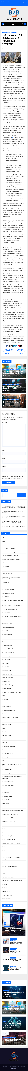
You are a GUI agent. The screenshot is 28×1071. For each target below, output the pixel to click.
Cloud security (6, 612)
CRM (3, 641)
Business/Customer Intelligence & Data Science (12, 601)
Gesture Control (6, 724)
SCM (3, 862)
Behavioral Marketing (8, 593)
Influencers (5, 742)
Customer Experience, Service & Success (13, 656)
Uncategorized (6, 891)
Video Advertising (7, 895)
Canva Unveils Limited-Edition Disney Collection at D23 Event (13, 931)
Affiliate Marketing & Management (11, 559)
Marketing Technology (8, 785)
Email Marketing (6, 706)
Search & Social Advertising (9, 866)
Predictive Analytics (7, 836)
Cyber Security (6, 659)
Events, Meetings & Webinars (10, 717)
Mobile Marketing (7, 796)
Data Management (7, 670)
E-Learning (5, 699)
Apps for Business (7, 573)
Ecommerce (5, 703)
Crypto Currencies (7, 645)
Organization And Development (10, 818)
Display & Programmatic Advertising (10, 32)
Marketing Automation (8, 781)
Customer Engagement (8, 652)
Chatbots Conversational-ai (9, 609)
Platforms (5, 825)
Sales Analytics (6, 854)
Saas (3, 850)
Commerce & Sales (7, 623)
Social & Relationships (8, 877)
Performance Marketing (8, 821)
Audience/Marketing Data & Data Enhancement (11, 578)
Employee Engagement (8, 710)
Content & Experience (8, 627)
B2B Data (4, 586)
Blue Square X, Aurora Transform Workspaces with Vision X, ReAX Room (13, 1040)
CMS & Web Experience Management (12, 616)
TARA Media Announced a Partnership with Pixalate (13, 372)
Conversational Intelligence (9, 638)
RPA (3, 846)
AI (12, 137)
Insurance (5, 750)
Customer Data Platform (8, 648)
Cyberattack (5, 663)
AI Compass (5, 566)
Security (4, 870)
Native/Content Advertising (9, 799)
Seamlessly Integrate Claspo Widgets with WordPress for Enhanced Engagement (16, 944)
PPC (3, 828)
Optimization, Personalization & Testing (12, 810)
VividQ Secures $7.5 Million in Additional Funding (9, 351)
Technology (5, 888)
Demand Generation (7, 677)
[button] (22, 24)
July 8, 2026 (8, 996)
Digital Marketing (6, 688)
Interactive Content (7, 753)
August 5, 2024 (9, 932)
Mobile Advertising (7, 789)
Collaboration (6, 620)
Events (4, 713)
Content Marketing (7, 634)
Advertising (5, 544)
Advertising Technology (8, 552)
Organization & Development (10, 814)
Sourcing (4, 884)
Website (4, 466)
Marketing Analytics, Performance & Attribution (12, 777)
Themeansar (14, 1068)
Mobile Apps (5, 792)
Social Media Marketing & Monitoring (12, 880)
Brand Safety (5, 596)
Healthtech (5, 731)
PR (3, 832)
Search (4, 490)
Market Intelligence (7, 773)
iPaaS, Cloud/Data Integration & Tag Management (11, 765)
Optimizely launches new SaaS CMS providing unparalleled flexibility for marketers (16, 961)
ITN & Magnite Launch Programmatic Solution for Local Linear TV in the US (14, 403)
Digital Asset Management (9, 685)
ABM (3, 537)
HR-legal (4, 739)
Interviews (5, 757)
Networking (5, 803)
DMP (3, 695)
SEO (3, 873)
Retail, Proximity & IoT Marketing (11, 843)
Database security (7, 674)
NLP (3, 807)
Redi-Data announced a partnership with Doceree (19, 351)
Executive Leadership (8, 721)
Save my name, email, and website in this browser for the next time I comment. (13, 477)
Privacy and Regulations (8, 839)
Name (4, 450)
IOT (3, 760)
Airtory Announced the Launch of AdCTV (12, 387)
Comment (5, 422)
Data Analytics (6, 667)
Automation (5, 582)
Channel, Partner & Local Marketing (11, 605)
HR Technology (6, 735)
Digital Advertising (7, 681)
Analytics (4, 570)
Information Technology (8, 746)
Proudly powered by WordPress (9, 1066)
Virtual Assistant (6, 898)
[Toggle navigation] (13, 24)
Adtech (4, 541)
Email (4, 458)
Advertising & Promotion (8, 548)
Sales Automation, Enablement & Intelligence (11, 858)
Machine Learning (7, 769)
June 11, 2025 (8, 1012)
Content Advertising (7, 630)
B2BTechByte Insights (8, 589)
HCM (3, 728)
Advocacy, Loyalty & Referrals (10, 555)
